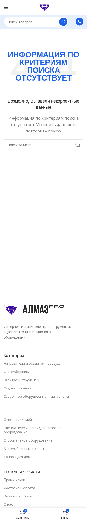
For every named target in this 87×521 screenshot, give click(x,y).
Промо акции (14, 479)
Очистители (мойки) (20, 419)
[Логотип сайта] (43, 6)
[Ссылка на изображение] (34, 309)
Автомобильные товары (24, 448)
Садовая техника (18, 388)
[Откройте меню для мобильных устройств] (6, 7)
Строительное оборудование (28, 440)
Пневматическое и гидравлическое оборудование (33, 429)
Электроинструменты (21, 380)
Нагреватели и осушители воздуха (32, 363)
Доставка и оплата (19, 488)
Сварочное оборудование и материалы (36, 396)
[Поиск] (63, 22)
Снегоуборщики (17, 371)
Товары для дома (18, 457)
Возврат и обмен (18, 496)
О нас (8, 504)
